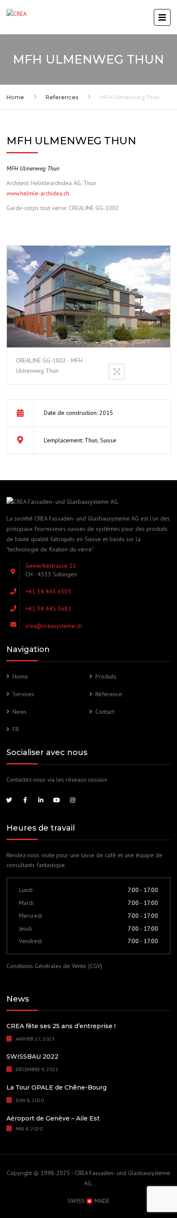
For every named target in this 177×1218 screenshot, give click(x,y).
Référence (108, 694)
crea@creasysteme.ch (53, 626)
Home (15, 97)
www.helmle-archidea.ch (37, 193)
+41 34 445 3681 (48, 608)
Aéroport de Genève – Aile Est (53, 1118)
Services (23, 694)
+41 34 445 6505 (48, 591)
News (19, 712)
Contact (104, 712)
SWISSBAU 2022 (32, 1056)
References (62, 97)
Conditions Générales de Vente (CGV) (54, 966)
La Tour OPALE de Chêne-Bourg (56, 1087)
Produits (105, 676)
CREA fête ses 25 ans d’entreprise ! (61, 1026)
